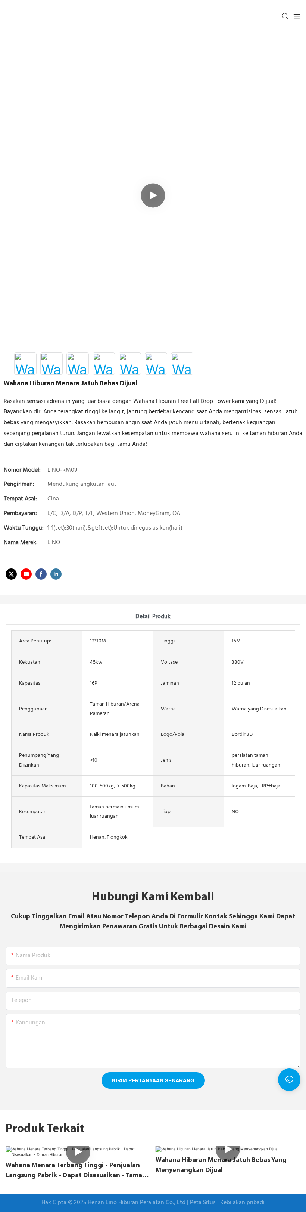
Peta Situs (203, 1203)
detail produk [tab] (153, 617)
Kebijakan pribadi (242, 1203)
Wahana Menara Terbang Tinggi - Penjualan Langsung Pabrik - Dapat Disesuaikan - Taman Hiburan (76, 1171)
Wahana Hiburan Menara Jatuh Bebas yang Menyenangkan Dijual (221, 1165)
